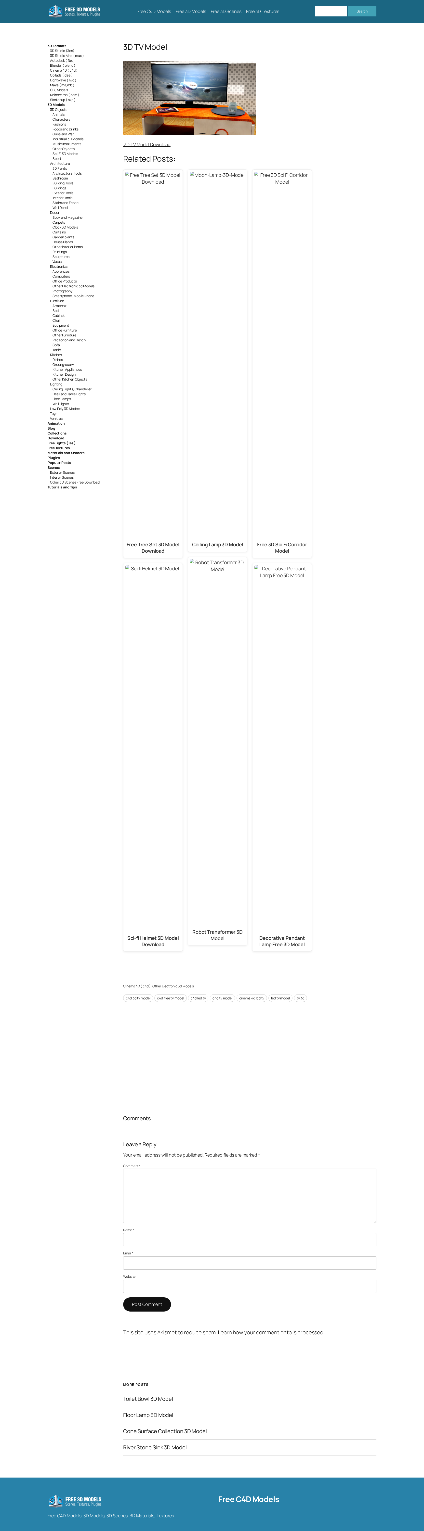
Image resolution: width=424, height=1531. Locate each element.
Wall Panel (60, 207)
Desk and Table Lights (69, 394)
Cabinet (59, 315)
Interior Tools (62, 197)
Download (56, 438)
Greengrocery (63, 364)
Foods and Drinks (65, 129)
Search (362, 11)
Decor (54, 212)
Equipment (61, 325)
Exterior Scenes (62, 472)
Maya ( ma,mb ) (62, 85)
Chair (57, 320)
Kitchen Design (64, 374)
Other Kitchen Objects (70, 379)
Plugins (54, 457)
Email (128, 1253)
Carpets (59, 222)
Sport (57, 158)
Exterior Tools (63, 193)
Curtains (59, 232)
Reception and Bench (69, 340)
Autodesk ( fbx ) (62, 60)
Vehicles (56, 418)
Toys (53, 413)
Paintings (60, 251)
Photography (62, 291)
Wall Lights (61, 403)
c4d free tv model (170, 998)
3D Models (56, 104)
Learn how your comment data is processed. (271, 1332)
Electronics (58, 266)
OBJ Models (59, 90)
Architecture (60, 163)
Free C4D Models (248, 1499)
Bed (56, 310)
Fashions (59, 124)
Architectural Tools (67, 173)
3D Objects (58, 109)
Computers (61, 276)
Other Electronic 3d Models (73, 286)
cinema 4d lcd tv (251, 998)
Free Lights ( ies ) (62, 443)
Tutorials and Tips (62, 487)
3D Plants (60, 168)
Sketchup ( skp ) (62, 99)
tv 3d (301, 998)
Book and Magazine (67, 217)
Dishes (58, 359)
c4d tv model (222, 998)
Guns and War (63, 134)
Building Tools (63, 183)
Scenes (54, 467)
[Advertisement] (336, 96)
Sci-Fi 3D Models (65, 153)
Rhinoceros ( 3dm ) (64, 94)
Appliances (61, 271)
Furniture (57, 300)
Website (129, 1276)
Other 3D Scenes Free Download (75, 482)
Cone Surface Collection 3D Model (165, 1431)
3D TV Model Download (147, 144)
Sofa (56, 345)
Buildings (59, 188)
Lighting (56, 384)
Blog (51, 428)
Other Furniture (64, 335)
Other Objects (64, 148)
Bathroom (60, 178)
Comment (132, 1165)
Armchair (59, 305)
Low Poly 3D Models (65, 408)
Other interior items (68, 246)
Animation (56, 423)
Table (57, 349)
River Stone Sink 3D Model (155, 1447)
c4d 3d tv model (138, 998)
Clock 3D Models (65, 227)
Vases (57, 261)
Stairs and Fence (65, 202)
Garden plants (63, 237)
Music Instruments (67, 143)
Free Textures (59, 448)
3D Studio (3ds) (62, 50)
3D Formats (57, 45)
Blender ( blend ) (62, 65)
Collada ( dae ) (61, 75)
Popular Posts (59, 462)
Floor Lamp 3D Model (148, 1415)
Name (128, 1229)
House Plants (63, 242)
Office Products (65, 281)
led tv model (280, 998)
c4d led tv (198, 998)
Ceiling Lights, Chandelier (72, 389)
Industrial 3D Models (68, 139)
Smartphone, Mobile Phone (73, 295)
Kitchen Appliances (67, 369)
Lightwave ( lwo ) (63, 80)
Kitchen (56, 354)
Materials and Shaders (66, 452)
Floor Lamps (62, 398)
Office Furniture (65, 330)
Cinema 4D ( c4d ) (64, 70)
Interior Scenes (62, 477)
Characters (61, 119)
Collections (57, 433)
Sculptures (61, 256)
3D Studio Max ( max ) (67, 55)
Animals (59, 114)
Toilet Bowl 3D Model (148, 1399)
